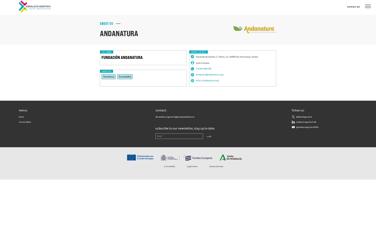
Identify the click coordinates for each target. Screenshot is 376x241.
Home (21, 117)
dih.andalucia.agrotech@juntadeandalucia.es (174, 117)
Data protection (216, 166)
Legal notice (192, 166)
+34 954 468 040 (203, 68)
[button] (368, 6)
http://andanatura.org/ (207, 80)
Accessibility (169, 166)
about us (106, 23)
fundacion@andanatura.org (209, 74)
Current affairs (25, 122)
